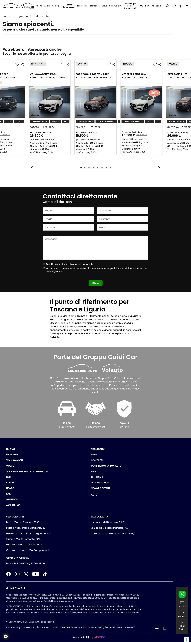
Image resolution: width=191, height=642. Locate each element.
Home (6, 16)
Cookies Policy (29, 627)
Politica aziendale (61, 627)
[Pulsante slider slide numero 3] (86, 167)
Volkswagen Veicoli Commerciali (130, 5)
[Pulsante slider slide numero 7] (97, 167)
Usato (47, 6)
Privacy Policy (13, 627)
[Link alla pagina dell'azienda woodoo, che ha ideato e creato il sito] (89, 637)
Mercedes (95, 6)
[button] (5, 636)
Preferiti (182, 616)
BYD (141, 6)
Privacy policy (87, 264)
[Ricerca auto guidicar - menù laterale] (167, 6)
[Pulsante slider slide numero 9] (102, 167)
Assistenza (13, 504)
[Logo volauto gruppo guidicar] (28, 6)
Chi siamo (97, 477)
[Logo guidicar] (12, 6)
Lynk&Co (12, 482)
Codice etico (44, 627)
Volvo (104, 6)
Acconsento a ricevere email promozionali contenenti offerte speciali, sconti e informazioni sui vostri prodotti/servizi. (97, 270)
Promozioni (82, 6)
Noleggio (56, 6)
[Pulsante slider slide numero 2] (84, 167)
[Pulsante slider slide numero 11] (107, 167)
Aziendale (156, 6)
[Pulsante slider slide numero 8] (99, 167)
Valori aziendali (79, 627)
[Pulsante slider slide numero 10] (104, 167)
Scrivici (182, 606)
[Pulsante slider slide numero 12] (110, 167)
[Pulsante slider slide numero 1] (81, 167)
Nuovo (39, 6)
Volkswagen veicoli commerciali (28, 471)
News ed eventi (100, 488)
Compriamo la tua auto (106, 465)
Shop (94, 454)
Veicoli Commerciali (69, 6)
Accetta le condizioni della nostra (70, 264)
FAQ (93, 471)
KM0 (8, 493)
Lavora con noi (101, 482)
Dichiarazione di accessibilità (120, 627)
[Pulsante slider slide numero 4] (89, 167)
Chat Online (182, 627)
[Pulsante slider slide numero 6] (94, 167)
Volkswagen (115, 6)
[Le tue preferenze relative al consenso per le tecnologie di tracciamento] (186, 639)
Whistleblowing (96, 627)
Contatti (97, 460)
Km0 (147, 6)
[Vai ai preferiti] (174, 6)
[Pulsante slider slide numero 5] (91, 167)
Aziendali (12, 499)
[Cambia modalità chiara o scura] (180, 6)
